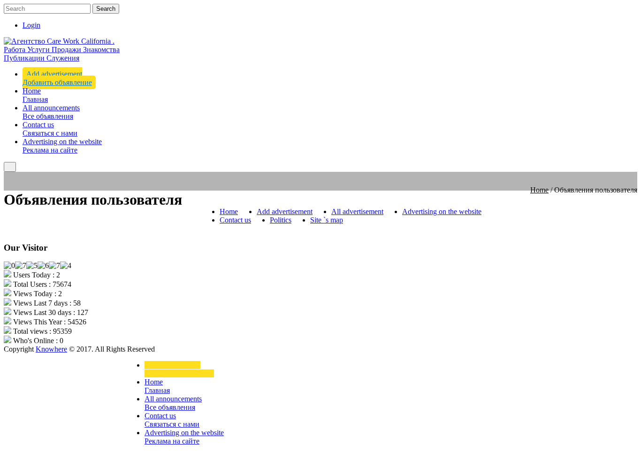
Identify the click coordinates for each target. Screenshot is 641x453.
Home (539, 190)
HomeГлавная (35, 95)
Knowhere (51, 349)
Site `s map (326, 220)
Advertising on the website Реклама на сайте (62, 146)
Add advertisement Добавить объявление (57, 78)
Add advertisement (285, 211)
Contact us (235, 220)
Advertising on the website (441, 211)
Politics (280, 220)
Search (105, 8)
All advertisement (357, 211)
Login (31, 25)
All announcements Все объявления (51, 112)
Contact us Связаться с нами (50, 129)
